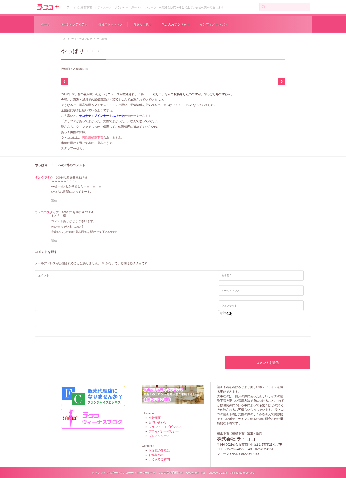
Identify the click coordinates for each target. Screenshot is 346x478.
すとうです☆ (44, 177)
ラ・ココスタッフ (47, 212)
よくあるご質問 (159, 459)
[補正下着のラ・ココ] (47, 6)
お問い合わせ (158, 422)
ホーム (45, 24)
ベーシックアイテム (74, 24)
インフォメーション (213, 24)
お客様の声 (156, 455)
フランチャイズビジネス (165, 426)
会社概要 (155, 417)
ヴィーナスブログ (81, 38)
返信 (54, 200)
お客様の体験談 (159, 450)
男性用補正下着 (92, 137)
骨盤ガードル (142, 24)
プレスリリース (159, 435)
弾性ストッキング (111, 24)
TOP (63, 38)
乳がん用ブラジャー (175, 24)
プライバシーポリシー (164, 431)
